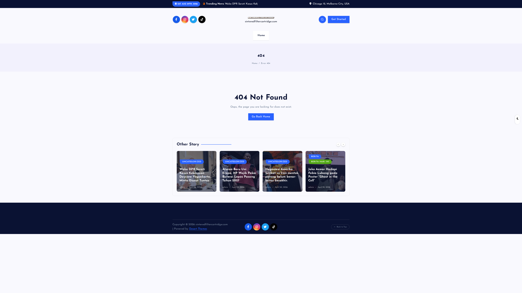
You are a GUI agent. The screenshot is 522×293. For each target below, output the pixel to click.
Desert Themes (198, 229)
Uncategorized (191, 162)
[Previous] (338, 144)
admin (182, 187)
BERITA (315, 157)
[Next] (343, 144)
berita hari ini (320, 162)
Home (261, 35)
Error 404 (265, 63)
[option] (196, 171)
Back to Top (342, 227)
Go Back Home (261, 116)
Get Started (338, 19)
